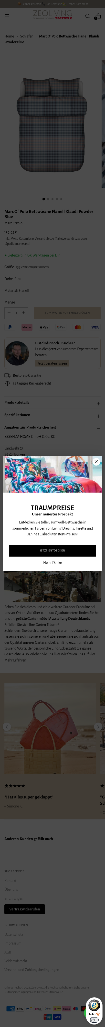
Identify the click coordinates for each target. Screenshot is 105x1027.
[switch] (94, 1020)
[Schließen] (96, 462)
